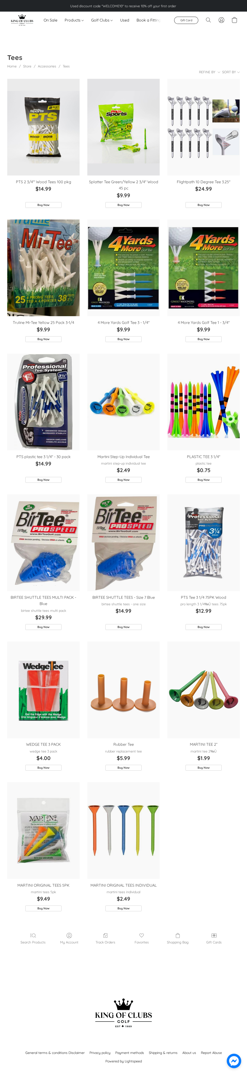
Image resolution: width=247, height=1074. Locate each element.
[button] (22, 20)
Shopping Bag (178, 942)
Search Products (33, 942)
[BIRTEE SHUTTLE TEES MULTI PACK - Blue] (43, 542)
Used (124, 20)
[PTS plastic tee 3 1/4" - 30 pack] (43, 402)
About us (189, 1053)
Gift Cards (214, 942)
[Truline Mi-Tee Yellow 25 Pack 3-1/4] (43, 267)
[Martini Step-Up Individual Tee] (123, 402)
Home (12, 66)
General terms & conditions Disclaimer (55, 1053)
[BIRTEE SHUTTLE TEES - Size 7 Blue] (123, 542)
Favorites (142, 942)
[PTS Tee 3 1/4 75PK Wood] (203, 542)
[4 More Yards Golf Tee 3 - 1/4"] (123, 267)
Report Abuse (211, 1053)
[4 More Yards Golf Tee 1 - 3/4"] (203, 267)
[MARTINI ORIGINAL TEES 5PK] (43, 830)
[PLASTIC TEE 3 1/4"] (203, 402)
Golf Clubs (100, 20)
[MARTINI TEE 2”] (203, 690)
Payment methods (129, 1053)
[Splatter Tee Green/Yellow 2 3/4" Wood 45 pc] (123, 127)
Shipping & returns (163, 1053)
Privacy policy (99, 1053)
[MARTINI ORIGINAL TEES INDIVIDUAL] (123, 830)
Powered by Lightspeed (123, 1061)
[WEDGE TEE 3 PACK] (43, 690)
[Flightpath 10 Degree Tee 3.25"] (203, 127)
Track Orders (105, 942)
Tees (66, 66)
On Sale (50, 20)
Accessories (47, 66)
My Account (69, 942)
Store (27, 66)
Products (73, 20)
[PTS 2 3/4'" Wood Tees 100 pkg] (43, 127)
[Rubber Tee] (123, 690)
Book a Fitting (149, 20)
